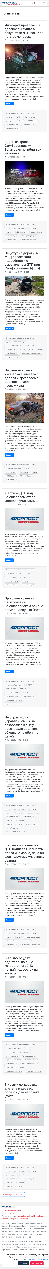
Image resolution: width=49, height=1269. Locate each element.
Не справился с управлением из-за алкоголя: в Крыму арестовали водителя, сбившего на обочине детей (22, 726)
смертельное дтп (12, 128)
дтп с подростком (29, 1056)
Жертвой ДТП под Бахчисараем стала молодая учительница (22, 497)
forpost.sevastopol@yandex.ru (31, 1216)
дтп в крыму (30, 117)
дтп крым (10, 121)
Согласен (23, 1263)
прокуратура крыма (30, 236)
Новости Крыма (12, 124)
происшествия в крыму (15, 700)
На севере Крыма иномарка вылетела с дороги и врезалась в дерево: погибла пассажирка (22, 377)
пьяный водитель (33, 824)
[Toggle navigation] (44, 3)
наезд (18, 813)
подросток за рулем (30, 1064)
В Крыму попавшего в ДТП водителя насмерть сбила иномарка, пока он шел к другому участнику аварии (24, 852)
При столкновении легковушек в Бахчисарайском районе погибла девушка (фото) (24, 604)
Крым (21, 121)
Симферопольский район (32, 353)
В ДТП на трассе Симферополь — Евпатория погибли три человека (23, 147)
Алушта (9, 117)
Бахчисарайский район (14, 573)
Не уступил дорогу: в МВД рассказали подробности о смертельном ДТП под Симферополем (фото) (22, 260)
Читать (8, 104)
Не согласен (37, 1263)
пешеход (26, 941)
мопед (18, 1060)
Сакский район (11, 240)
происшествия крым (14, 704)
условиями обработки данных (37, 1259)
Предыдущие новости (13, 1194)
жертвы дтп (10, 349)
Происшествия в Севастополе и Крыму (20, 113)
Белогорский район (13, 1048)
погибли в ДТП (28, 124)
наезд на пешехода (33, 813)
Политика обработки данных (15, 1219)
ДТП (18, 117)
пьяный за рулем (12, 828)
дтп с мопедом (12, 1056)
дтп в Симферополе (13, 345)
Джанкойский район (14, 468)
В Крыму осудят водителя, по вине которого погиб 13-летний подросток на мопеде (21, 965)
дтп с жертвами (12, 581)
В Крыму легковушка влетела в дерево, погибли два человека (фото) (22, 1090)
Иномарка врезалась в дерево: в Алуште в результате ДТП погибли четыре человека (24, 30)
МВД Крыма (32, 121)
